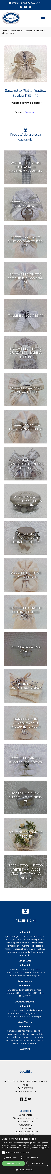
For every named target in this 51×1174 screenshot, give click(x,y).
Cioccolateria (25, 1121)
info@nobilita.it (19, 3)
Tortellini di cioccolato (25, 1131)
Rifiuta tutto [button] (38, 1163)
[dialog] (25, 1154)
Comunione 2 (16, 31)
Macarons (25, 1128)
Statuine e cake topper (25, 1118)
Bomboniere (25, 1115)
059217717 (35, 3)
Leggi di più (45, 1148)
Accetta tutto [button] (13, 1163)
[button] (25, 1169)
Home (4, 31)
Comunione (30, 112)
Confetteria (25, 1125)
